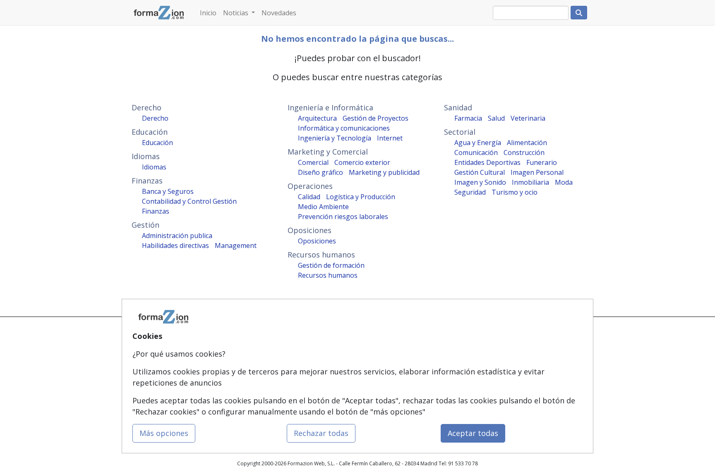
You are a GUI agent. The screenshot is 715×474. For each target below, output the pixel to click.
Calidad (309, 196)
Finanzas (155, 211)
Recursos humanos (328, 275)
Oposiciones (317, 240)
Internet (390, 138)
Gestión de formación (331, 265)
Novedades (279, 12)
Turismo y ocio (514, 192)
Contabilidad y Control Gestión (189, 201)
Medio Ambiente (323, 206)
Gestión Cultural (479, 172)
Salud (496, 118)
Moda (564, 182)
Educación (157, 142)
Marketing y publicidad (384, 172)
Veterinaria (528, 118)
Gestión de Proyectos (375, 118)
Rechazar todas (321, 433)
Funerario (541, 162)
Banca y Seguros (168, 191)
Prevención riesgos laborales (343, 216)
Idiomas (154, 166)
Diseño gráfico (320, 172)
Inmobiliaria (530, 182)
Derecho (155, 118)
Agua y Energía (477, 142)
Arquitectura (317, 118)
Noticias (236, 12)
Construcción (524, 152)
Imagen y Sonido (480, 182)
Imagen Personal (537, 172)
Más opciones (163, 433)
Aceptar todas (473, 433)
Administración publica (177, 235)
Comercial (313, 162)
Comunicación (476, 152)
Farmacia (468, 118)
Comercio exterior (362, 162)
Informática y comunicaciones (344, 128)
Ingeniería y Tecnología (334, 138)
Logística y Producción (360, 196)
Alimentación (527, 142)
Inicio (208, 12)
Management (236, 245)
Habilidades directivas (175, 245)
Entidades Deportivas (487, 162)
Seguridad (470, 192)
